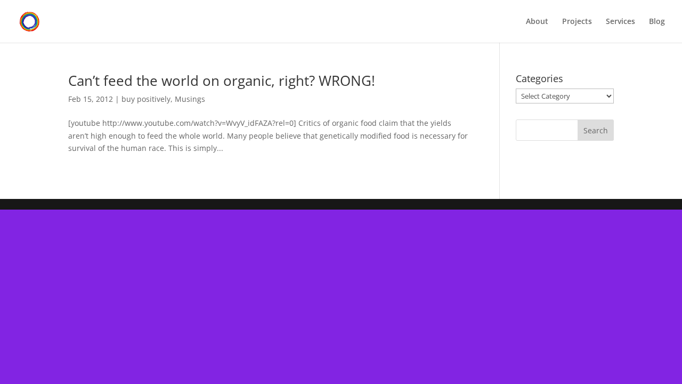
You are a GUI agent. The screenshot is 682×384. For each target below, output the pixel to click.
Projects (577, 22)
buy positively (145, 99)
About (537, 22)
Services (620, 22)
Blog (657, 22)
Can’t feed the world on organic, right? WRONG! (221, 80)
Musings (190, 99)
